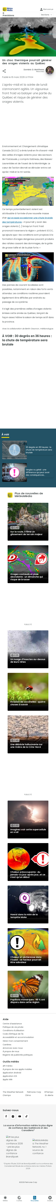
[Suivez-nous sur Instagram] (13, 1116)
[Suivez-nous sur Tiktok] (26, 1116)
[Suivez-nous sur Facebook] (6, 1116)
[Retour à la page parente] (8, 13)
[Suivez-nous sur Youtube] (19, 1116)
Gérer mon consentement (15, 1041)
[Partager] (4, 71)
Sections (45, 14)
